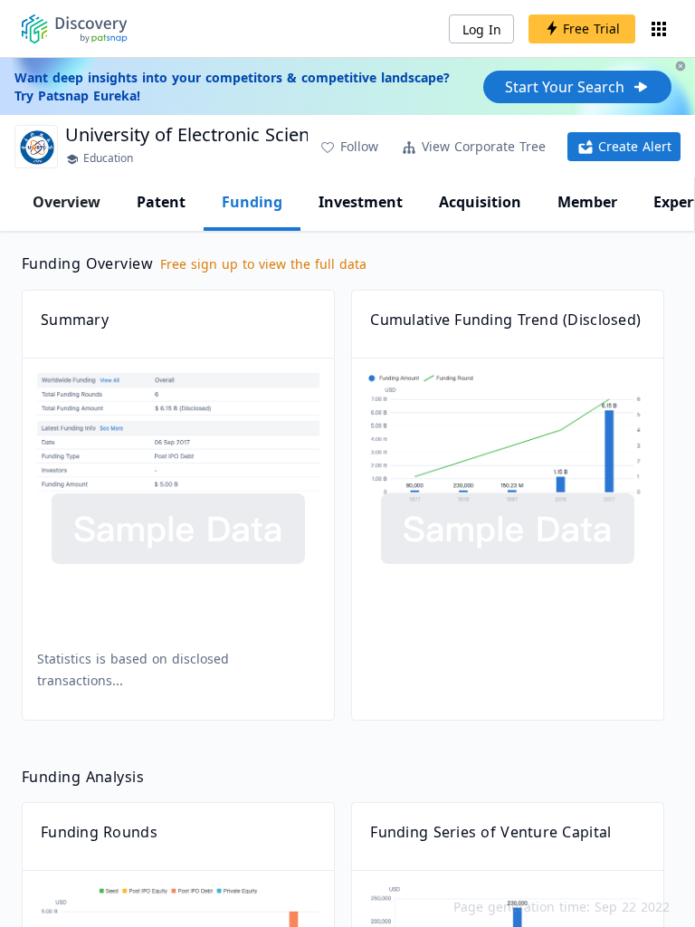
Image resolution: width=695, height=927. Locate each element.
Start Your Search (564, 87)
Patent (161, 202)
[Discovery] (75, 28)
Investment (361, 202)
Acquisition (480, 202)
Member (587, 202)
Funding (252, 202)
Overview (66, 202)
